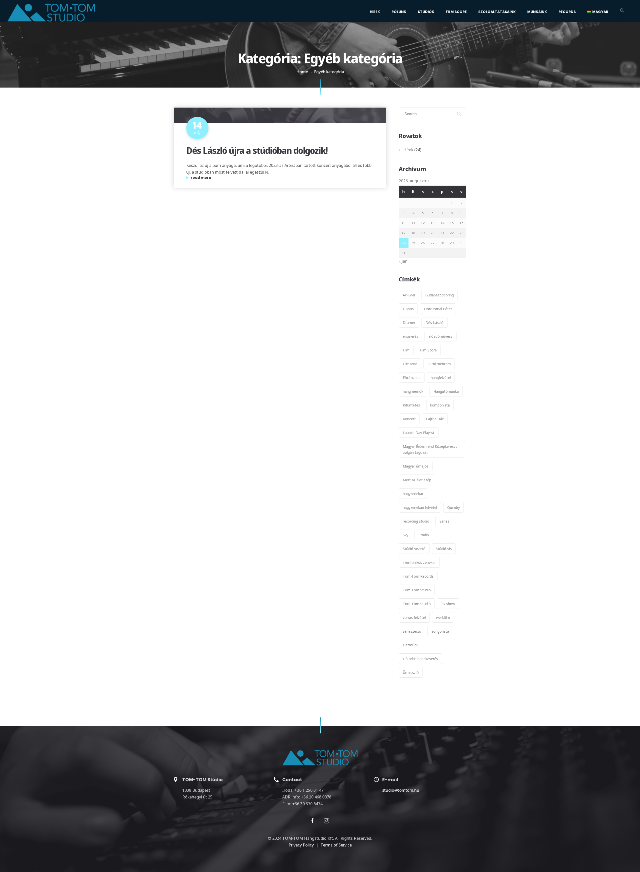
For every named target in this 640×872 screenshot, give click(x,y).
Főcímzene (411, 377)
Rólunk (399, 11)
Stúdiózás (444, 548)
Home (302, 72)
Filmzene (410, 363)
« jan (403, 261)
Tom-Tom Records (418, 576)
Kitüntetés (411, 404)
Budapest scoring (439, 294)
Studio (423, 534)
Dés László (435, 322)
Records (567, 11)
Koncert (409, 418)
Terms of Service (336, 845)
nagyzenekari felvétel (420, 507)
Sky (405, 534)
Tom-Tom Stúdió (417, 603)
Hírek (375, 11)
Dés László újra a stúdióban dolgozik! (257, 150)
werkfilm (443, 617)
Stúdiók (426, 11)
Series (444, 521)
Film (406, 349)
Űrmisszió (411, 672)
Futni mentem (439, 363)
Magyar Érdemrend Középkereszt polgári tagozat (430, 449)
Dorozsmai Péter (438, 308)
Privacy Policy (301, 845)
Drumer (409, 322)
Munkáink (537, 11)
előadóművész (440, 336)
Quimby (453, 507)
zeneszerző (412, 631)
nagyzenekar (413, 493)
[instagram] (326, 821)
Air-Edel (409, 294)
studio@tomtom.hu (400, 790)
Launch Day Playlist (418, 432)
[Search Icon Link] (622, 11)
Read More (223, 177)
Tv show (448, 603)
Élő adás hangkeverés (420, 658)
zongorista (440, 631)
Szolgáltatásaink (497, 11)
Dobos (408, 308)
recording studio (416, 521)
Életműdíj (410, 644)
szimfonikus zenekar (419, 562)
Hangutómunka (446, 391)
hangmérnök (413, 391)
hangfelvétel (441, 377)
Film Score (456, 11)
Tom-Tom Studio (417, 589)
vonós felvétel (414, 617)
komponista (440, 404)
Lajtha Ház (435, 418)
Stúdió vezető (414, 548)
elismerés (410, 336)
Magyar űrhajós (415, 466)
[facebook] (312, 821)
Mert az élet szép (417, 479)
